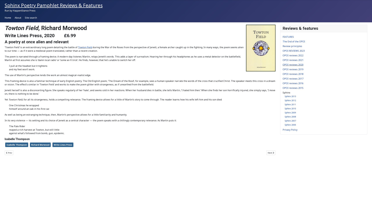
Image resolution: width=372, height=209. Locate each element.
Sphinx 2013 (290, 96)
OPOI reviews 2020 (293, 64)
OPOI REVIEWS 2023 (294, 50)
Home (8, 17)
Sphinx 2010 (290, 108)
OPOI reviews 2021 (293, 60)
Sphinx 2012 (290, 100)
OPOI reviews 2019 (293, 69)
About (18, 17)
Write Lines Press (63, 144)
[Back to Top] (367, 204)
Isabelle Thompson (17, 144)
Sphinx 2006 (290, 124)
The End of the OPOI (294, 41)
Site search (31, 17)
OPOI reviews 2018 (293, 74)
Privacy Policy (290, 129)
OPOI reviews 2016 (293, 83)
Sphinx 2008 (290, 116)
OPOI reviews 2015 (293, 88)
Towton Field (85, 47)
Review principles (292, 46)
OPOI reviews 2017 (293, 78)
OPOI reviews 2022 (293, 55)
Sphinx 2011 (290, 104)
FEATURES (288, 36)
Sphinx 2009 (290, 112)
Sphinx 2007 (290, 120)
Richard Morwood (40, 144)
